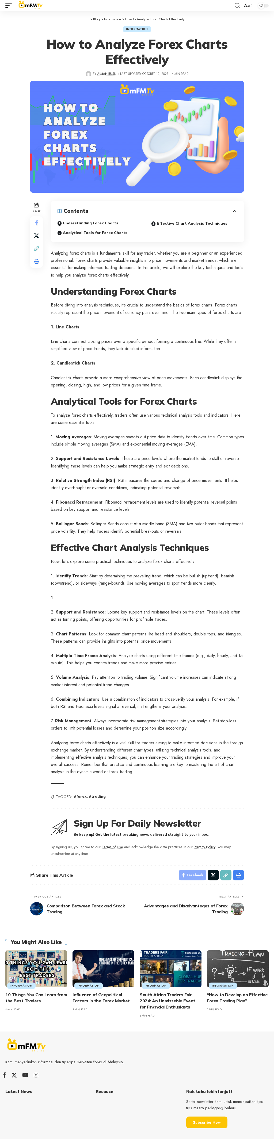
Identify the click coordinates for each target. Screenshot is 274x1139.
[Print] (36, 261)
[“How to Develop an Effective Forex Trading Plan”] (238, 968)
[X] (14, 1075)
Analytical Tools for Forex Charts (95, 232)
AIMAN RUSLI (106, 74)
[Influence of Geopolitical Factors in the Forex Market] (103, 968)
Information (137, 29)
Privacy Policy (204, 847)
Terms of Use (112, 847)
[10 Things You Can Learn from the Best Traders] (36, 968)
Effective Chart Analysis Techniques (192, 223)
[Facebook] (4, 1075)
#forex (80, 796)
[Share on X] (36, 235)
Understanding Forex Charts (90, 223)
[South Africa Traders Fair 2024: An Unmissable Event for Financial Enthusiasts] (170, 968)
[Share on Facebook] (36, 222)
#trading (97, 796)
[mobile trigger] (9, 5)
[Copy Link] (36, 248)
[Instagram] (36, 1075)
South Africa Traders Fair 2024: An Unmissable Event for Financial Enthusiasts (167, 1001)
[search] (237, 5)
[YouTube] (25, 1075)
